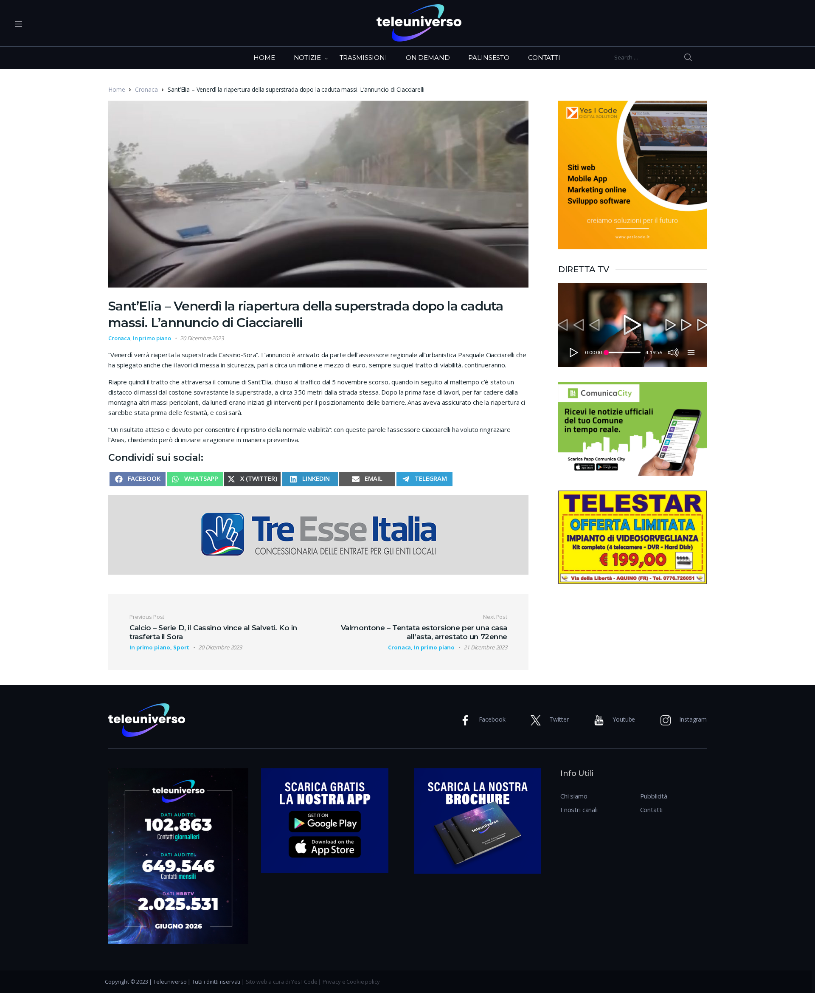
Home (116, 89)
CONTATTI (544, 58)
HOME (264, 58)
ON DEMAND (428, 58)
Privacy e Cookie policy (351, 981)
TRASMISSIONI (363, 58)
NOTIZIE (307, 58)
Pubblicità (654, 796)
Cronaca (146, 89)
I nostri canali (579, 809)
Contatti (651, 809)
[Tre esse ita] (318, 534)
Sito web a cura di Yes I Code (282, 981)
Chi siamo (573, 796)
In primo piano (152, 338)
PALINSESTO (488, 58)
